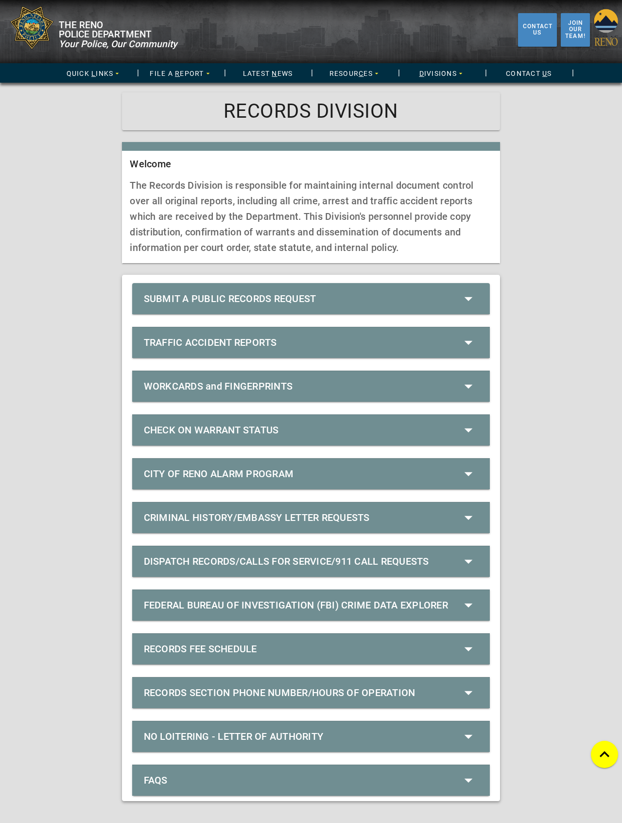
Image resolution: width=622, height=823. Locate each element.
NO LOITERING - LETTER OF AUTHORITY (234, 736)
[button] (93, 73)
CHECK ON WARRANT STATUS (211, 430)
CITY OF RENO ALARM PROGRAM (219, 474)
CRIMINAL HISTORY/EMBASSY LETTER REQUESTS (257, 517)
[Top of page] (604, 754)
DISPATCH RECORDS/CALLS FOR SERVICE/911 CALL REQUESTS (286, 561)
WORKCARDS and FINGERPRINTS (218, 386)
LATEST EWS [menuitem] (268, 73)
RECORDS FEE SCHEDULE (200, 649)
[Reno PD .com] (29, 47)
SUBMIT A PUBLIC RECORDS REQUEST (230, 298)
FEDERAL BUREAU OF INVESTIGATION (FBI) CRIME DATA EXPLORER (296, 605)
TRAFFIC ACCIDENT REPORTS (210, 342)
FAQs (156, 780)
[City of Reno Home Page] (606, 30)
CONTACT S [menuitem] (529, 73)
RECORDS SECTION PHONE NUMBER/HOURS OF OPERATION (279, 692)
